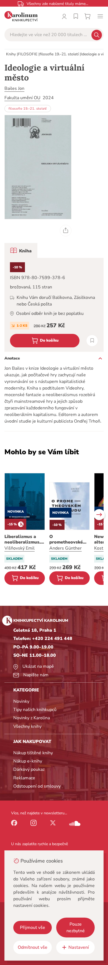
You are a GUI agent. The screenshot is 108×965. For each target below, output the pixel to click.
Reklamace (24, 778)
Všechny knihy (27, 726)
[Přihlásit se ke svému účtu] (64, 16)
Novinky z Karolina (31, 718)
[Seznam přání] (76, 16)
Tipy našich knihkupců (34, 710)
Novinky (21, 701)
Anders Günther (65, 548)
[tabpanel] (54, 305)
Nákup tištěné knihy (33, 753)
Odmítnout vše (32, 947)
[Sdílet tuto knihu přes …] (65, 230)
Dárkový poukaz (29, 769)
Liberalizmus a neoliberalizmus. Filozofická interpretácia (22, 539)
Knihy (11, 54)
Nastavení (78, 947)
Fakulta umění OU (22, 98)
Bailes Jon (14, 88)
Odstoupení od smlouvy (37, 786)
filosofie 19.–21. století (59, 54)
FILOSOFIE (27, 54)
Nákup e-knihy (27, 761)
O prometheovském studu (68, 539)
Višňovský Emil (19, 548)
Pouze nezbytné (75, 927)
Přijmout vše (32, 928)
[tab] (20, 250)
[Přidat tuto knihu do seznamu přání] (92, 341)
